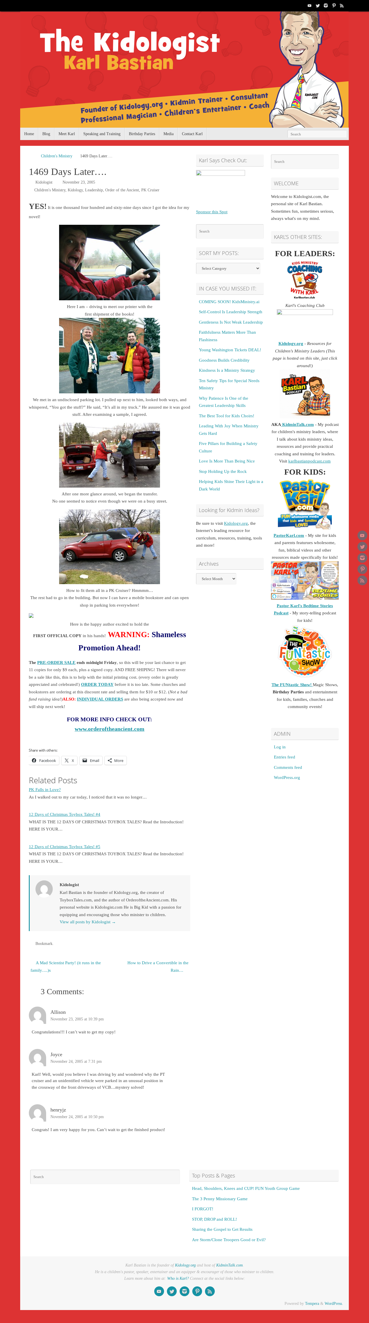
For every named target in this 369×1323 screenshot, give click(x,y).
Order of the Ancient (122, 190)
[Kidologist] (310, 5)
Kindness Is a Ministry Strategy (227, 370)
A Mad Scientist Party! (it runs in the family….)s (66, 966)
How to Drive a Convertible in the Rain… (158, 966)
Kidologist (43, 182)
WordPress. (334, 1303)
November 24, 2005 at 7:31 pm (76, 1061)
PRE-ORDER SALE (56, 662)
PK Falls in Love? (45, 789)
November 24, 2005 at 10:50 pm (77, 1117)
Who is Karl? (178, 1278)
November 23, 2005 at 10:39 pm (77, 1019)
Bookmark (43, 943)
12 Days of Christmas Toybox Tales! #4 (64, 814)
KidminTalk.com (297, 424)
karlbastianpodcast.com (309, 461)
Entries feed (284, 757)
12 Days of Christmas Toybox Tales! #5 (64, 846)
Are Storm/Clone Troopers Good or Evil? (229, 1239)
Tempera (312, 1303)
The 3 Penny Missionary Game (220, 1198)
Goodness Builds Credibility (224, 360)
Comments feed (288, 767)
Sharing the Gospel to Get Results (222, 1229)
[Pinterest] (334, 5)
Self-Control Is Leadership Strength (230, 311)
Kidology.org (236, 523)
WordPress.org (287, 777)
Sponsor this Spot (211, 212)
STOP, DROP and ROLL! (214, 1219)
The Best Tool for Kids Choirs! (226, 416)
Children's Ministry (56, 156)
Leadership (94, 190)
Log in (280, 747)
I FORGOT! (202, 1209)
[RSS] (342, 5)
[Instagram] (326, 5)
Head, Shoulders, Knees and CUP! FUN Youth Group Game (246, 1188)
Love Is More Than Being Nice (227, 461)
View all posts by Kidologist (88, 922)
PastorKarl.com (289, 535)
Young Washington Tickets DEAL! (230, 350)
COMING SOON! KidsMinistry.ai (229, 301)
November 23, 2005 (79, 182)
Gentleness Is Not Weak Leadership (231, 322)
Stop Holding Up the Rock (223, 471)
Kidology (75, 190)
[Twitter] (318, 5)
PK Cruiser (150, 190)
